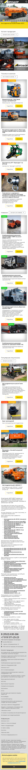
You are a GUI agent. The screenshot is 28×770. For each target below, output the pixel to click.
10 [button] (20, 20)
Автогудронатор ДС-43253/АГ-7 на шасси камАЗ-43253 (13, 525)
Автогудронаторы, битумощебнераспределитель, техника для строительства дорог (14, 653)
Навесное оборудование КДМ (12, 564)
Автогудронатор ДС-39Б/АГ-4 (12, 524)
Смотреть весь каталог (9, 34)
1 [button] (1, 20)
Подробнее (10, 106)
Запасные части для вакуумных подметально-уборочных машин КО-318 (15, 585)
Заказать (19, 106)
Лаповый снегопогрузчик (7, 686)
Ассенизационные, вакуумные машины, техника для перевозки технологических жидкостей (13, 676)
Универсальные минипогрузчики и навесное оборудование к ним (14, 569)
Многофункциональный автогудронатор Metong (11, 536)
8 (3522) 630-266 (10, 634)
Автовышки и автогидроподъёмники (10, 715)
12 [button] (24, 20)
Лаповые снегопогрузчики (11, 570)
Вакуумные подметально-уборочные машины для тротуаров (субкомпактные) (13, 656)
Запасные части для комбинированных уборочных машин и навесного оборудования (15, 581)
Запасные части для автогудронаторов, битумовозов (13, 578)
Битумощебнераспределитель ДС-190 (15, 549)
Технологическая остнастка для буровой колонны (13, 612)
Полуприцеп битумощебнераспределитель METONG (13, 552)
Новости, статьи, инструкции (8, 723)
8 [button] (16, 20)
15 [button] (14, 22)
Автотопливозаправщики (7, 670)
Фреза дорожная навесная (11, 538)
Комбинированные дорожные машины (15, 563)
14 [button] (12, 22)
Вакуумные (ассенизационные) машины (13, 566)
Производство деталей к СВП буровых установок (15, 614)
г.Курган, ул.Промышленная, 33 (11, 644)
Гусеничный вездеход (6, 699)
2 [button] (3, 20)
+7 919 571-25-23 (10, 637)
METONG (3, 681)
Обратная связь (5, 732)
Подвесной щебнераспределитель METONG (14, 555)
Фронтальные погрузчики (7, 683)
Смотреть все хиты (8, 360)
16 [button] (16, 22)
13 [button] (26, 20)
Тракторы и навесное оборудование (10, 704)
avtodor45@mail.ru (7, 642)
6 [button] (12, 20)
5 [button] (10, 20)
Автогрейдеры (4, 696)
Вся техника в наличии (8, 76)
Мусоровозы (7, 572)
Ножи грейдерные (9, 583)
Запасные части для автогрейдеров (14, 590)
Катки (2, 690)
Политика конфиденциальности (9, 734)
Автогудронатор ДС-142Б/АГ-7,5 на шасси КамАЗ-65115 (14, 530)
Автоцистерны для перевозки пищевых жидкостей (11, 693)
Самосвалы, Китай (6, 710)
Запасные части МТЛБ (10, 591)
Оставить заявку (5, 728)
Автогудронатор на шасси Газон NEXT (15, 521)
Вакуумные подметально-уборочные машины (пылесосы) (14, 561)
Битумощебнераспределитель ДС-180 (15, 548)
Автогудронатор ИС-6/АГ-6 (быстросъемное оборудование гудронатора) (13, 533)
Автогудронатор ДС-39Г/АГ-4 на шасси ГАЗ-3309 (15, 519)
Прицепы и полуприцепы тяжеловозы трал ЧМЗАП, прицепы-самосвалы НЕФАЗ (12, 707)
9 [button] (18, 20)
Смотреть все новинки (16, 212)
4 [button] (8, 20)
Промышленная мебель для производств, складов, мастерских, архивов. (11, 701)
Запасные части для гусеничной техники (13, 588)
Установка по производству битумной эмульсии (13, 712)
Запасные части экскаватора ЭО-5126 (14, 587)
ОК (14, 767)
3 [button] (5, 20)
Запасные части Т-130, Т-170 (12, 593)
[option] (14, 14)
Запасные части (5, 667)
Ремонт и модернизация (7, 725)
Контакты (3, 730)
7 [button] (14, 20)
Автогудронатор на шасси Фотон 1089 (15, 522)
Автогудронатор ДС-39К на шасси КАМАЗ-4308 (13, 528)
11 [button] (22, 20)
